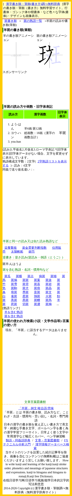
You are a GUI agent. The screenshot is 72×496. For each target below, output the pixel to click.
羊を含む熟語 (13, 312)
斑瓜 (7, 276)
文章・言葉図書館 (47, 440)
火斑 (49, 296)
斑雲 (25, 284)
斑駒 (14, 288)
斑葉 (37, 280)
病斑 (42, 276)
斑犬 (25, 288)
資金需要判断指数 (34, 247)
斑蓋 (37, 284)
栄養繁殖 (10, 247)
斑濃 (37, 304)
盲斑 (37, 292)
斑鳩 (14, 280)
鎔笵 (32, 251)
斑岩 (49, 284)
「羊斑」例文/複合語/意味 (36, 408)
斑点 (30, 276)
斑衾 (49, 280)
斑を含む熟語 (13, 316)
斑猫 (53, 276)
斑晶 (49, 288)
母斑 (14, 292)
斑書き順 (10, 20)
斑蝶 (19, 276)
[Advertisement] (14, 89)
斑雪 (14, 284)
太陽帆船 (17, 251)
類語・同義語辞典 (18, 440)
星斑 (25, 296)
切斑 (25, 304)
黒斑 (14, 300)
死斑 (14, 304)
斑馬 (49, 300)
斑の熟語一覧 (33, 20)
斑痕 (37, 288)
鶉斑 (37, 296)
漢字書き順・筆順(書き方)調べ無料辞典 (33, 4)
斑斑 (25, 280)
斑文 (49, 292)
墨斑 (25, 292)
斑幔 (37, 300)
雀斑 (14, 296)
